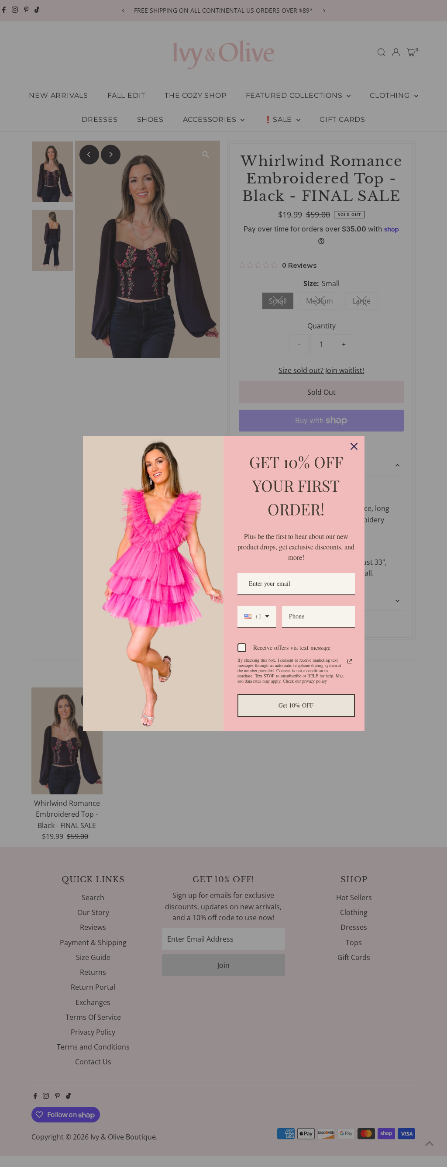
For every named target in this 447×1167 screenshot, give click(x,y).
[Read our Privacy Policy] (349, 661)
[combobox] (256, 617)
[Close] (354, 446)
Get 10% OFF (296, 705)
